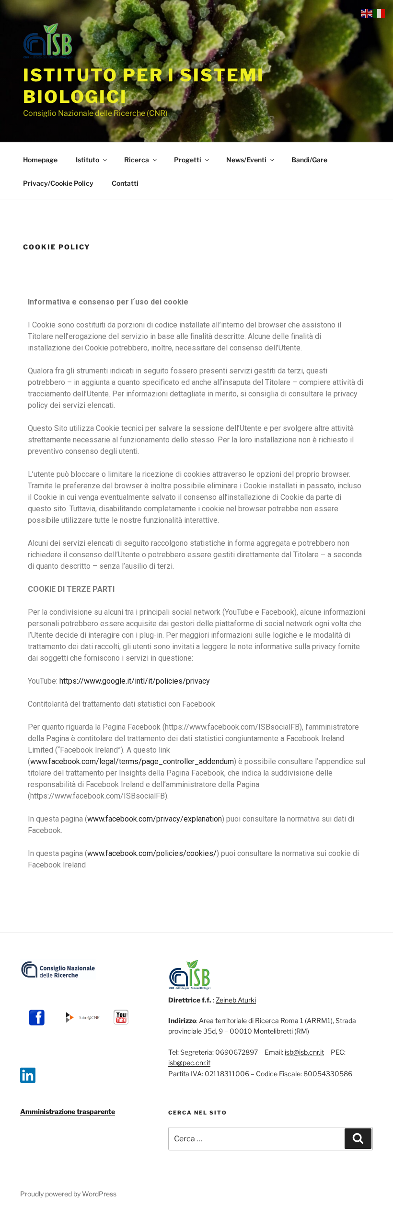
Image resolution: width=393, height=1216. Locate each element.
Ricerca (136, 160)
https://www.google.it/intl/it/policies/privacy (134, 681)
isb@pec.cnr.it (189, 1062)
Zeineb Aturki (236, 1000)
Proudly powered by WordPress (68, 1194)
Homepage (40, 160)
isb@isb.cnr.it (304, 1052)
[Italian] (379, 12)
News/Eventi (246, 160)
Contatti (125, 183)
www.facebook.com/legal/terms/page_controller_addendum (132, 761)
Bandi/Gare (309, 160)
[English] (367, 12)
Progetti (187, 160)
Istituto (87, 160)
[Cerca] (358, 1138)
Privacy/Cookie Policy (58, 183)
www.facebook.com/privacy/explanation (154, 818)
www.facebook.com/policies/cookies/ (152, 853)
